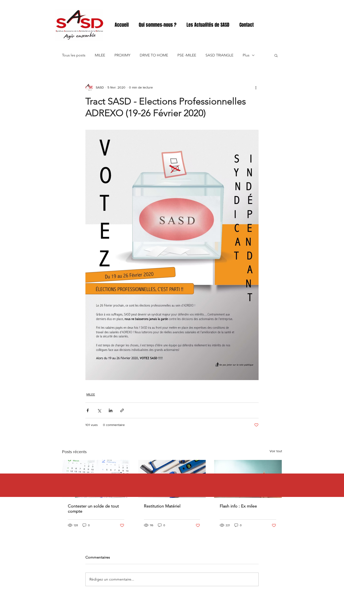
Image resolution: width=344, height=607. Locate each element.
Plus (246, 55)
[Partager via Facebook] (87, 410)
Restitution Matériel (162, 506)
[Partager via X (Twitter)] (99, 410)
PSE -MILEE (186, 55)
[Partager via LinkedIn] (110, 410)
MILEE (100, 55)
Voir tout (276, 451)
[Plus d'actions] (256, 87)
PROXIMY (122, 55)
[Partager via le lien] (122, 410)
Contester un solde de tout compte (93, 508)
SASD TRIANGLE (219, 55)
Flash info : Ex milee (238, 506)
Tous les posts (73, 55)
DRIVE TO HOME (154, 55)
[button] (276, 55)
